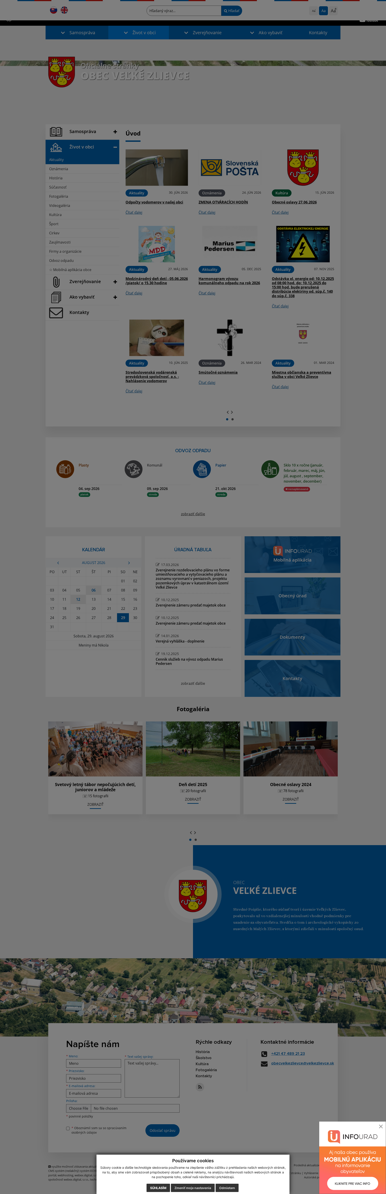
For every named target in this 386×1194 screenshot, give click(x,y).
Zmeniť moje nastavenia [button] (192, 1188)
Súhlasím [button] (158, 1188)
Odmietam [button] (227, 1188)
